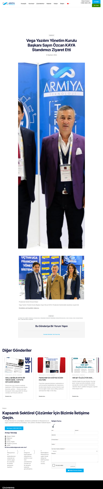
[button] (51, 333)
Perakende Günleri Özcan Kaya (58, 318)
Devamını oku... (8, 396)
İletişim (62, 3)
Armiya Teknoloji (29, 318)
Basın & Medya (8, 374)
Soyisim (77, 430)
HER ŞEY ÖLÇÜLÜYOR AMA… (82, 378)
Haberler (49, 3)
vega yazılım (69, 318)
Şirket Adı (54, 435)
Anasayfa (23, 3)
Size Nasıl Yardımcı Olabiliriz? (58, 448)
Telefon (53, 444)
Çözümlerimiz (40, 3)
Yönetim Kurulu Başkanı (27, 319)
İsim (53, 430)
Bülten (14, 374)
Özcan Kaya (37, 318)
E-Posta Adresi (55, 439)
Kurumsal (31, 3)
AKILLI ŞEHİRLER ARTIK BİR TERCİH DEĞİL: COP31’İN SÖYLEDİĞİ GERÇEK (15, 380)
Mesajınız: (54, 453)
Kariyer (56, 3)
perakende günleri (45, 318)
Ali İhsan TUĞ (21, 318)
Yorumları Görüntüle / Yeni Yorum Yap (51, 334)
